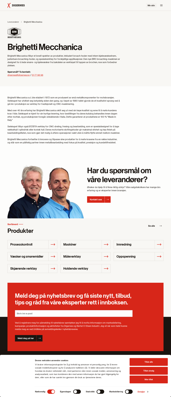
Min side (151, 5)
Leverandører (13, 22)
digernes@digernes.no (18, 75)
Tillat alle (149, 362)
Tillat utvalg (148, 371)
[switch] (77, 392)
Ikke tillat (149, 379)
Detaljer (141, 392)
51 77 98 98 (37, 75)
